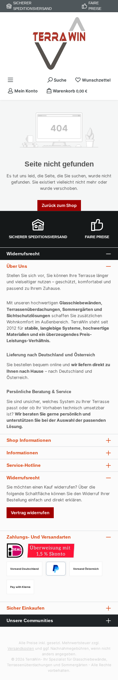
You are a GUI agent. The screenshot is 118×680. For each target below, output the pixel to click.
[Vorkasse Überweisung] (51, 550)
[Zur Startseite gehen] (59, 43)
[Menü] (10, 80)
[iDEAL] (15, 550)
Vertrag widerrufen (30, 512)
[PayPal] (56, 568)
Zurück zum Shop (59, 205)
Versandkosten (21, 648)
